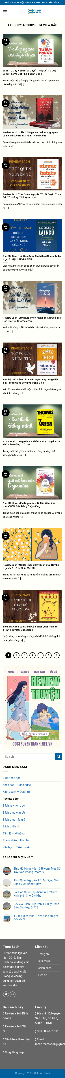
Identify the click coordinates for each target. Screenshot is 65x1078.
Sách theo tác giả (14, 819)
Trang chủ (44, 954)
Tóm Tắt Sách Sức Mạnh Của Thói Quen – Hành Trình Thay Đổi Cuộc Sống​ (30, 628)
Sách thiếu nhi (11, 826)
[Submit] (58, 756)
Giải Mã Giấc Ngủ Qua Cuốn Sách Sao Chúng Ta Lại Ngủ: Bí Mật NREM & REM (32, 258)
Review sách (11, 798)
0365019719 (52, 1031)
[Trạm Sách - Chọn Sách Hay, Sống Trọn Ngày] (35, 11)
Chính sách (44, 968)
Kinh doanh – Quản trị (16, 791)
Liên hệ (42, 975)
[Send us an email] (13, 994)
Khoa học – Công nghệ (17, 785)
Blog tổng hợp (12, 778)
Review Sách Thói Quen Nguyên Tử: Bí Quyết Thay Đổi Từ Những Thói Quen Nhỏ (32, 196)
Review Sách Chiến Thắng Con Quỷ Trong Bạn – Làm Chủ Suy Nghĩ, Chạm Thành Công (30, 134)
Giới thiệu (44, 961)
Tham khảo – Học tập (16, 840)
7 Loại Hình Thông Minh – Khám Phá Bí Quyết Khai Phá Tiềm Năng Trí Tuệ (31, 443)
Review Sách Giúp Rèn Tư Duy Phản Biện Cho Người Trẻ (36, 905)
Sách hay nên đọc (14, 805)
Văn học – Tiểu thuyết (17, 847)
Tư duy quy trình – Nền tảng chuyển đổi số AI (36, 917)
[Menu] (5, 11)
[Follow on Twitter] (6, 994)
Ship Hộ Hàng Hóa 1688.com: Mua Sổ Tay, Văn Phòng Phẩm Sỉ (37, 870)
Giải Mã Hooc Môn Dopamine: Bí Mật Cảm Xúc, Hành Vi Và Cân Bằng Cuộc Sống (29, 505)
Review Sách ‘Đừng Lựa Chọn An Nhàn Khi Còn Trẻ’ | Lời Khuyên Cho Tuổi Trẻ (32, 319)
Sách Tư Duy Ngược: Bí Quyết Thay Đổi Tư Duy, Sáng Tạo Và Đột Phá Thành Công (30, 72)
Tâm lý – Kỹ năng (14, 833)
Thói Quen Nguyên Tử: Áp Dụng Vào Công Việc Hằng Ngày (36, 882)
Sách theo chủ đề (14, 812)
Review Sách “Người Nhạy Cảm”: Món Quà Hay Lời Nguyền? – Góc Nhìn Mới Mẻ (31, 566)
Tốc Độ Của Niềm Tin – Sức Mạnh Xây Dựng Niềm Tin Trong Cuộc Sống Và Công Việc (31, 381)
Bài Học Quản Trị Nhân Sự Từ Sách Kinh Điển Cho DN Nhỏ (35, 893)
